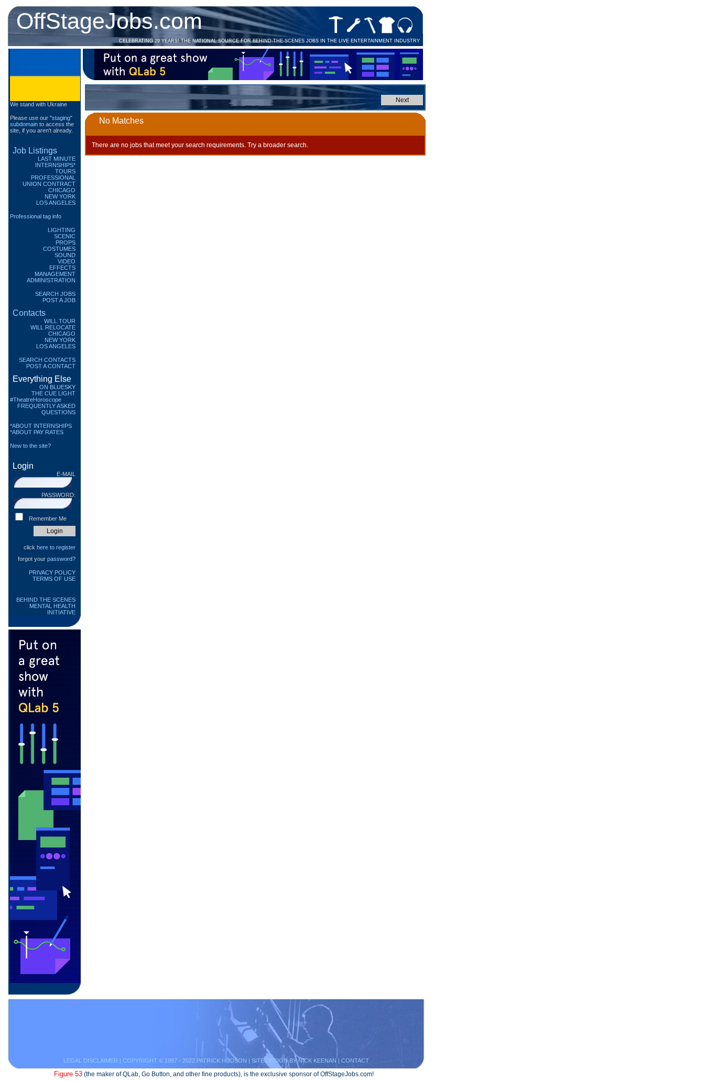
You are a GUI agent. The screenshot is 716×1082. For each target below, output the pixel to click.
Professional (53, 177)
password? (61, 559)
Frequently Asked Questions (46, 409)
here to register (56, 547)
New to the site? (30, 446)
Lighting (61, 230)
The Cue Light (53, 393)
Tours (65, 171)
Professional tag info (35, 216)
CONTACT (355, 1060)
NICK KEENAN (317, 1060)
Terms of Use (53, 579)
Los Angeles (55, 203)
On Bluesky (57, 387)
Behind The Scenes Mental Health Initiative (45, 606)
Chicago (61, 190)
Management (55, 274)
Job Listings (35, 150)
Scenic (64, 236)
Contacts (29, 312)
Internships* (55, 165)
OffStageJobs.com (109, 21)
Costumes (59, 249)
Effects (62, 267)
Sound (65, 255)
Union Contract (49, 184)
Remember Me (48, 518)
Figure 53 (68, 1074)
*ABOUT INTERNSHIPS (41, 426)
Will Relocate (52, 327)
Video (66, 261)
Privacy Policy (52, 572)
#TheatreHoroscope (35, 399)
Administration (51, 280)
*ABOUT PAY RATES (36, 432)
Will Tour (59, 321)
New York (60, 196)
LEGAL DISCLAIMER (90, 1060)
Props (65, 242)
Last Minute (56, 159)
